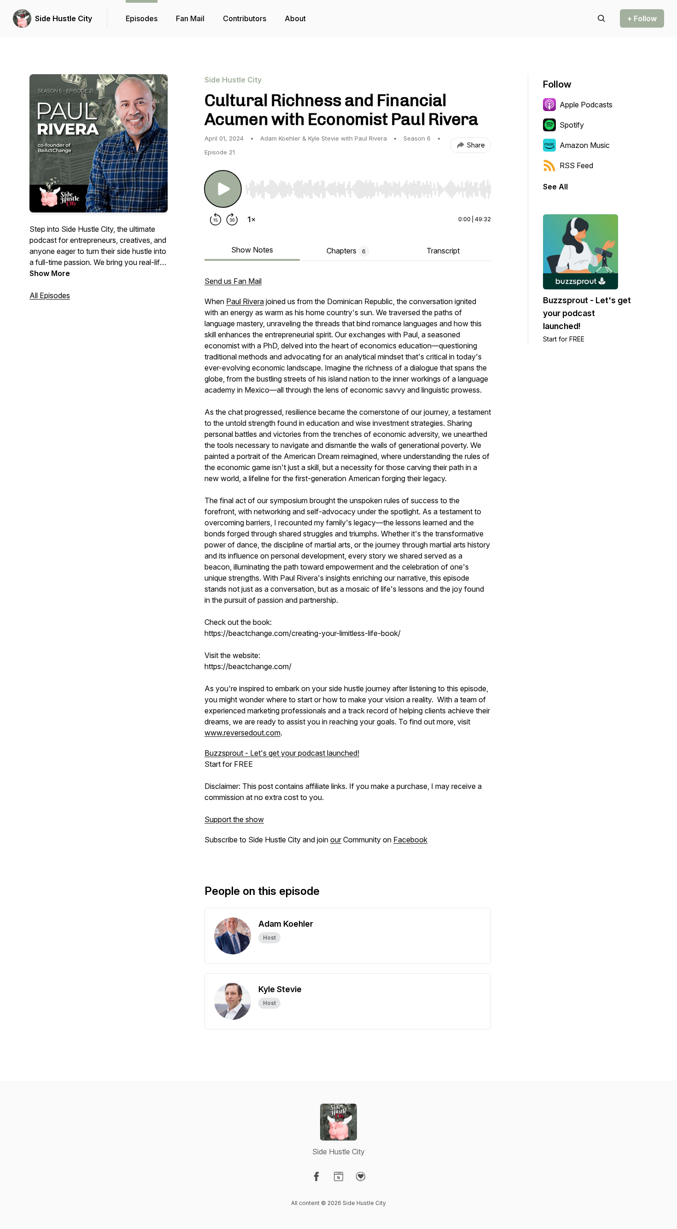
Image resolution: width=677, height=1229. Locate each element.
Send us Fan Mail (233, 281)
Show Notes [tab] (252, 249)
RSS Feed (576, 165)
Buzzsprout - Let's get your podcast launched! (281, 753)
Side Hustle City (63, 18)
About (295, 18)
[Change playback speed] (251, 219)
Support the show (234, 819)
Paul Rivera (245, 301)
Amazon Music (585, 145)
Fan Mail (190, 18)
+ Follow (642, 18)
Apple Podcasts (586, 104)
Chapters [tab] (346, 250)
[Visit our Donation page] (360, 1176)
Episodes (142, 18)
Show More (49, 273)
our (335, 839)
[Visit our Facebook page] (316, 1176)
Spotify (572, 124)
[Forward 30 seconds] (232, 219)
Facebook (410, 839)
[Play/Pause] (222, 189)
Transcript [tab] (443, 250)
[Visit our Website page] (338, 1176)
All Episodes (49, 295)
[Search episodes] (601, 18)
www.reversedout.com (242, 732)
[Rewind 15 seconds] (215, 219)
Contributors (244, 18)
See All (555, 186)
